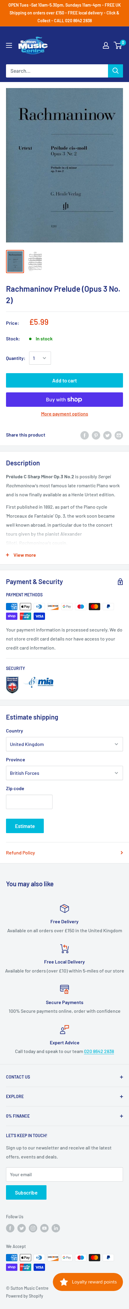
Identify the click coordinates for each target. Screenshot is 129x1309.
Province (15, 759)
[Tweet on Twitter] (107, 435)
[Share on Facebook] (84, 435)
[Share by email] (119, 435)
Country (14, 730)
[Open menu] (9, 45)
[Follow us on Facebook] (10, 1228)
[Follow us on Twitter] (21, 1228)
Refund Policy (20, 852)
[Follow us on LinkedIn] (56, 1228)
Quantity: (16, 358)
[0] (118, 45)
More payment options (64, 413)
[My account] (106, 45)
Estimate (25, 826)
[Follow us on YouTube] (44, 1228)
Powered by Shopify (24, 1295)
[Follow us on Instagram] (33, 1228)
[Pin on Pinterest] (96, 435)
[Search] (115, 71)
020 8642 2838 (99, 1051)
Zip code (15, 788)
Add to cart (64, 380)
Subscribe (26, 1192)
